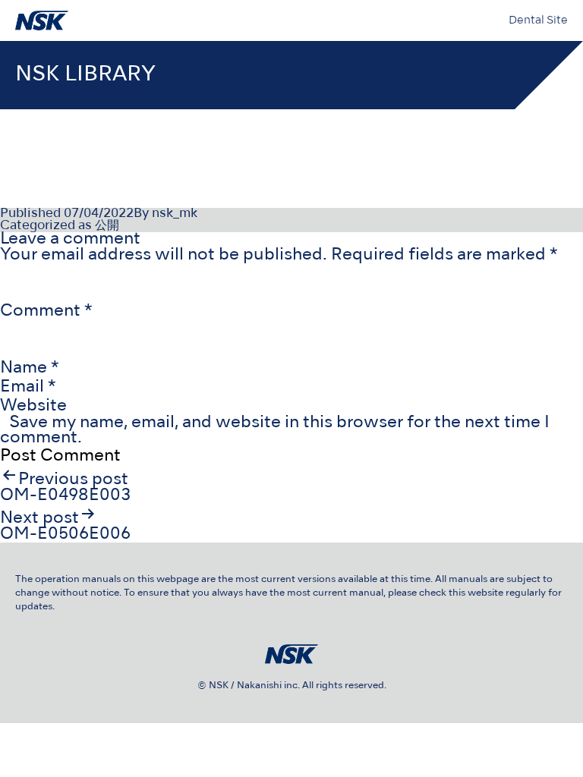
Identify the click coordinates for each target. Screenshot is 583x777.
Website (33, 406)
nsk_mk (174, 214)
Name (29, 368)
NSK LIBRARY (85, 74)
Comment (46, 311)
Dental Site (538, 20)
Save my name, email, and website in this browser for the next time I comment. (275, 431)
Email (28, 387)
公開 (107, 226)
